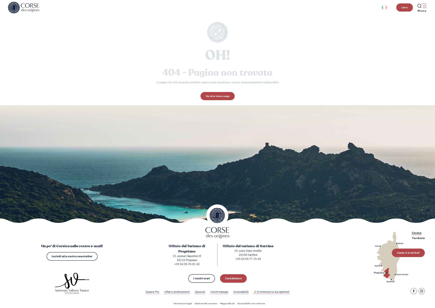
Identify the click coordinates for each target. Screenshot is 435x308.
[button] (384, 7)
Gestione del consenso (206, 303)
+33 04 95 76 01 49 (187, 264)
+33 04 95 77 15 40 (248, 259)
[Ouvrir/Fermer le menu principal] (422, 7)
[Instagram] (422, 292)
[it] (384, 7)
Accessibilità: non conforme (251, 303)
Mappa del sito (227, 303)
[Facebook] (414, 292)
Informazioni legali (183, 303)
